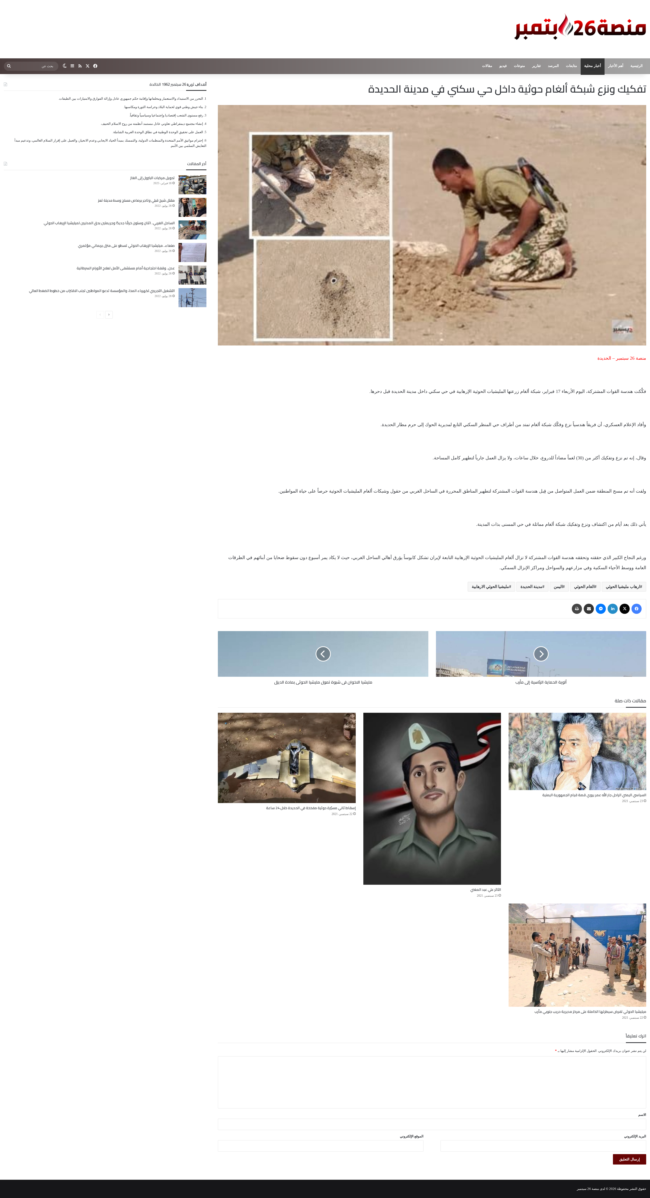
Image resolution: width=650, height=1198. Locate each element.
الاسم (642, 1115)
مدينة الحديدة (531, 586)
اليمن (558, 586)
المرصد (553, 66)
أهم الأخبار (615, 66)
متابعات (571, 66)
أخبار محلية (592, 66)
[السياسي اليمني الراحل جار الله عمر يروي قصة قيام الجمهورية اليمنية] (577, 751)
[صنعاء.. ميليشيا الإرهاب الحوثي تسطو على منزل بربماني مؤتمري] (192, 252)
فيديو (503, 66)
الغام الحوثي (584, 586)
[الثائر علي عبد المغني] (432, 799)
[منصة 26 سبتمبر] (579, 29)
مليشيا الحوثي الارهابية (490, 586)
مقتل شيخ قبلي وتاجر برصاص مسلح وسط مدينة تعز (136, 200)
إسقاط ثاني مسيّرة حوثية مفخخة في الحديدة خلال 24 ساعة (311, 808)
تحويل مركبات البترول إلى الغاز (152, 178)
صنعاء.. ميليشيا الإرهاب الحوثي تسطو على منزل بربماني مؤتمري (126, 245)
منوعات (519, 66)
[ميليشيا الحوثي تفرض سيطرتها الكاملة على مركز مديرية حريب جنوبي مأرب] (577, 955)
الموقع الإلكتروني (412, 1136)
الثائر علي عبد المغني (485, 889)
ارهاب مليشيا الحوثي (623, 586)
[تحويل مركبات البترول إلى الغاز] (192, 184)
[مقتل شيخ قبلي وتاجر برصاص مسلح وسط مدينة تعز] (192, 207)
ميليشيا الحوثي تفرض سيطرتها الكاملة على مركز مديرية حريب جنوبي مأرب (590, 1011)
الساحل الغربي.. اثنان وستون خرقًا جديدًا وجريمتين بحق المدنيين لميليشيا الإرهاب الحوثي (109, 223)
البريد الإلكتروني (635, 1136)
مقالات (487, 66)
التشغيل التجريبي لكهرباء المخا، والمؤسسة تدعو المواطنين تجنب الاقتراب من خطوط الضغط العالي (102, 290)
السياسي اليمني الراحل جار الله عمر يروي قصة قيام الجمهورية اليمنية (594, 795)
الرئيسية (636, 66)
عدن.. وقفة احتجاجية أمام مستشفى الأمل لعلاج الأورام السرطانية (126, 268)
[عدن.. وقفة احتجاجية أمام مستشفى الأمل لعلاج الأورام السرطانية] (192, 275)
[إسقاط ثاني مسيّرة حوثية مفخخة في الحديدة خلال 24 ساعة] (286, 758)
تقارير (536, 66)
